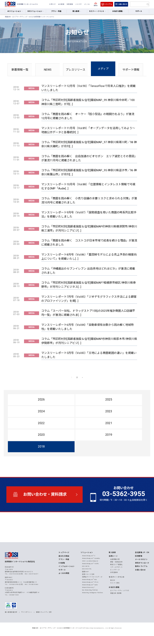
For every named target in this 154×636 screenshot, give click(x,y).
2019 (108, 434)
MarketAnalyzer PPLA (90, 582)
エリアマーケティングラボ (119, 590)
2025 (108, 399)
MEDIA (32, 88)
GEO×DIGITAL (87, 569)
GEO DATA (85, 566)
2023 (108, 411)
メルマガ (78, 4)
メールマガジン (141, 559)
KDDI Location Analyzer (90, 561)
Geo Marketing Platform (90, 590)
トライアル (108, 4)
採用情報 (70, 4)
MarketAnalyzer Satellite (91, 558)
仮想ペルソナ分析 (88, 574)
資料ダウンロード (142, 563)
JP (85, 4)
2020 (41, 434)
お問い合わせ (122, 4)
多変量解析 (114, 572)
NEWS (47, 69)
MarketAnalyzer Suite (90, 585)
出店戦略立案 (115, 559)
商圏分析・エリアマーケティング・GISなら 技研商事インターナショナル (58, 628)
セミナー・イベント (117, 577)
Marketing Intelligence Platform (92, 592)
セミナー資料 (115, 583)
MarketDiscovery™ (88, 587)
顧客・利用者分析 (116, 562)
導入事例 (112, 552)
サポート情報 (130, 69)
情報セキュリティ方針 (44, 612)
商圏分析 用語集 (116, 593)
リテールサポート (116, 567)
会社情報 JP (140, 552)
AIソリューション (14, 11)
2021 (108, 423)
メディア (103, 68)
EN (89, 4)
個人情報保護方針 (11, 612)
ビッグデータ (115, 570)
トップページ (64, 552)
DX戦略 (62, 563)
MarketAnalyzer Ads (89, 579)
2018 (41, 446)
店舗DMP (85, 571)
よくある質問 (64, 573)
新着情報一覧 (19, 69)
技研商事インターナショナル (10, 4)
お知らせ (52, 4)
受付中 (112, 580)
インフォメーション (66, 566)
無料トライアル (141, 566)
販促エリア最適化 (116, 564)
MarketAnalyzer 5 (88, 556)
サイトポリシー (26, 612)
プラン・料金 (56, 11)
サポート (138, 11)
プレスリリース (75, 69)
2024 (41, 411)
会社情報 (61, 4)
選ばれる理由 (64, 556)
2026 (41, 399)
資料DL (96, 5)
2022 (41, 423)
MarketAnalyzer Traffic (90, 563)
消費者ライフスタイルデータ (92, 577)
